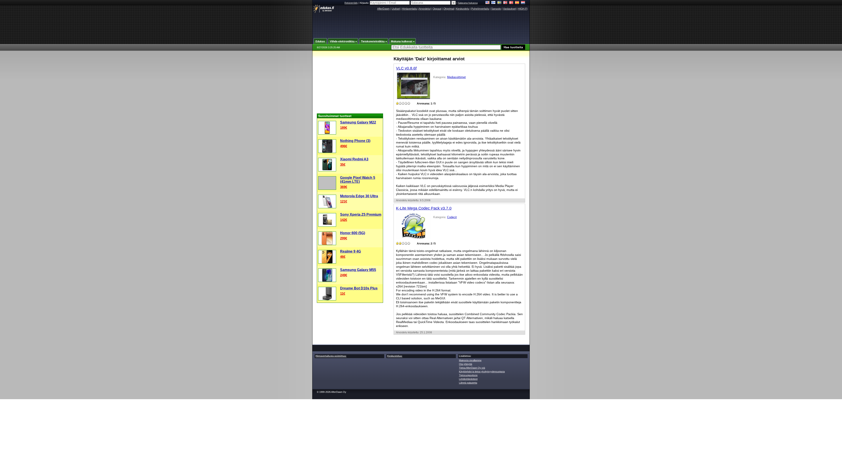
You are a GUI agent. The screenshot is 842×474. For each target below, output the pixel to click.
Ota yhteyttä (465, 364)
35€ (342, 164)
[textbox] (446, 47)
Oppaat (437, 8)
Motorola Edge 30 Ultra (359, 196)
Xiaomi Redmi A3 (354, 159)
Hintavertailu (409, 8)
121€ (343, 201)
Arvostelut (425, 8)
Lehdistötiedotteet (468, 379)
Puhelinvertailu (480, 8)
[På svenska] (499, 3)
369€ (343, 187)
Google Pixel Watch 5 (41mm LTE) (357, 179)
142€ (343, 220)
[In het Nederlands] (523, 3)
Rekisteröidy (351, 3)
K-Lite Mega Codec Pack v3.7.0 (423, 208)
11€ (342, 293)
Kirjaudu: (365, 3)
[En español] (517, 3)
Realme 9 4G (350, 251)
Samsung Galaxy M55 (358, 270)
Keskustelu (462, 8)
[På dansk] (511, 3)
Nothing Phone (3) (355, 141)
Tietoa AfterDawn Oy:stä (472, 367)
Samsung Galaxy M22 (358, 122)
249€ (343, 275)
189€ (343, 127)
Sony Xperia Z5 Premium (360, 214)
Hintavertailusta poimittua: (331, 356)
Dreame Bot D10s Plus (359, 288)
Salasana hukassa (468, 3)
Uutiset (396, 8)
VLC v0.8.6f (406, 68)
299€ (343, 238)
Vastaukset (509, 8)
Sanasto (496, 8)
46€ (342, 257)
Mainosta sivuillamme (470, 360)
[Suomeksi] (493, 3)
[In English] (487, 3)
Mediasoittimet (456, 77)
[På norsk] (505, 3)
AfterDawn (383, 8)
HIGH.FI (522, 8)
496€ (343, 146)
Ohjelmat (448, 8)
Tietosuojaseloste (468, 375)
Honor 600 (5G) (352, 233)
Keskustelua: (394, 356)
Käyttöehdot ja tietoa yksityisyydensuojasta (482, 371)
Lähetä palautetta (468, 382)
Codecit (452, 217)
